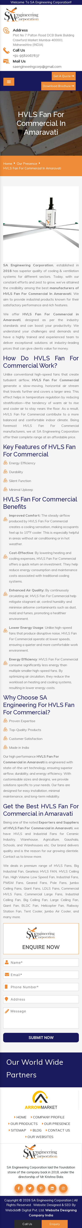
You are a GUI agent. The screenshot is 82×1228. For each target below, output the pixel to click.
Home (7, 163)
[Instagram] (63, 1188)
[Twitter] (30, 1188)
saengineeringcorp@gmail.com (37, 67)
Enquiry (55, 1224)
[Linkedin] (52, 1188)
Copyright (11, 1200)
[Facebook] (19, 1188)
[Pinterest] (41, 1188)
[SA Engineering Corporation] (22, 16)
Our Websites (40, 1137)
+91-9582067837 (26, 56)
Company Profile (48, 1117)
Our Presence (27, 163)
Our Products (24, 1124)
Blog (36, 1130)
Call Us (27, 1224)
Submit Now (41, 1037)
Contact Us (58, 1130)
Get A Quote (62, 76)
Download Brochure (57, 86)
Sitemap (18, 1130)
